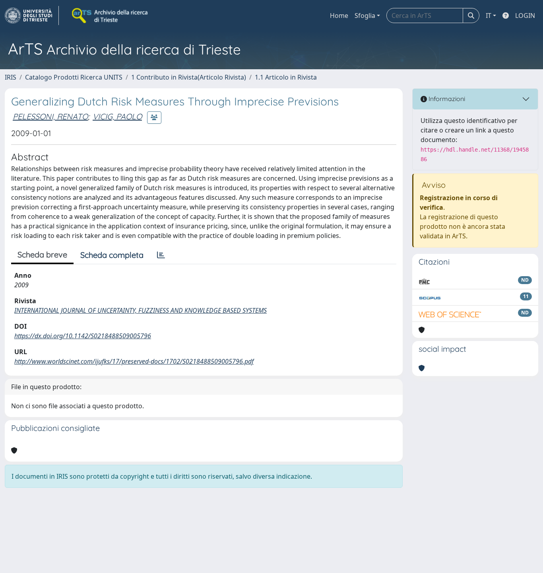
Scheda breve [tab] (42, 254)
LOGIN (525, 15)
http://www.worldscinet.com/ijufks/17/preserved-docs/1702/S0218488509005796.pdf (134, 361)
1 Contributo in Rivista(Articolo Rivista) (188, 77)
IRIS (10, 77)
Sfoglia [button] (365, 15)
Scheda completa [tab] (112, 255)
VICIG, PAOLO (117, 116)
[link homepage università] (110, 15)
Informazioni (446, 99)
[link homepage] (32, 15)
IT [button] (488, 15)
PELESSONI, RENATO (50, 116)
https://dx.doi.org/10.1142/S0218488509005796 (82, 335)
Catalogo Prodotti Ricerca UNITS (73, 77)
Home (339, 15)
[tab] (161, 255)
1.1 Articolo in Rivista (286, 77)
